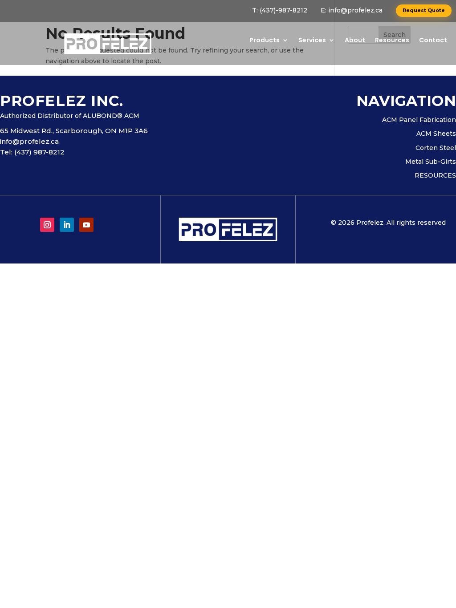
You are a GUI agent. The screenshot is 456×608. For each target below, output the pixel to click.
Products (264, 41)
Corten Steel (435, 148)
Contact (433, 41)
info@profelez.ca (355, 10)
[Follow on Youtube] (86, 225)
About (355, 41)
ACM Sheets (436, 134)
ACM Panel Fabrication (419, 120)
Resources (392, 41)
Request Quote (424, 10)
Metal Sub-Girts (430, 162)
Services (312, 41)
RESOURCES (435, 175)
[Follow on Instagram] (47, 225)
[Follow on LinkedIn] (67, 225)
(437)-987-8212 (283, 10)
